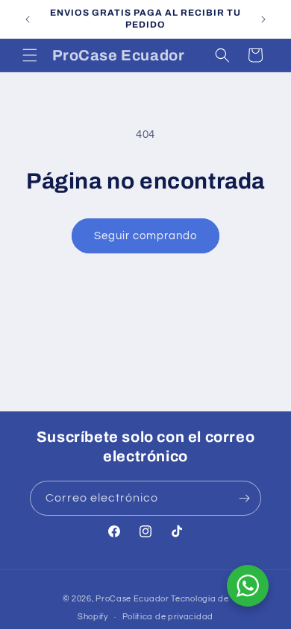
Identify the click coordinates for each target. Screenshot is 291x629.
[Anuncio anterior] (27, 19)
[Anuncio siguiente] (263, 19)
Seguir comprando (145, 235)
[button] (29, 55)
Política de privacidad (167, 617)
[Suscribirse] (244, 498)
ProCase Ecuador (132, 599)
